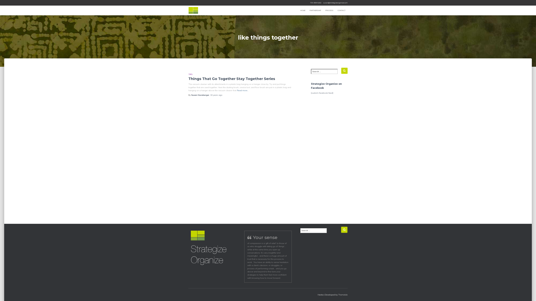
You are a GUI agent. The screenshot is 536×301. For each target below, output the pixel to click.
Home (302, 10)
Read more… (243, 90)
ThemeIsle (343, 294)
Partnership (315, 10)
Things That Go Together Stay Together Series (231, 79)
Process (329, 10)
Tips (190, 74)
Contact (341, 10)
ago (216, 95)
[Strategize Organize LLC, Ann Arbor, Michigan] (193, 10)
